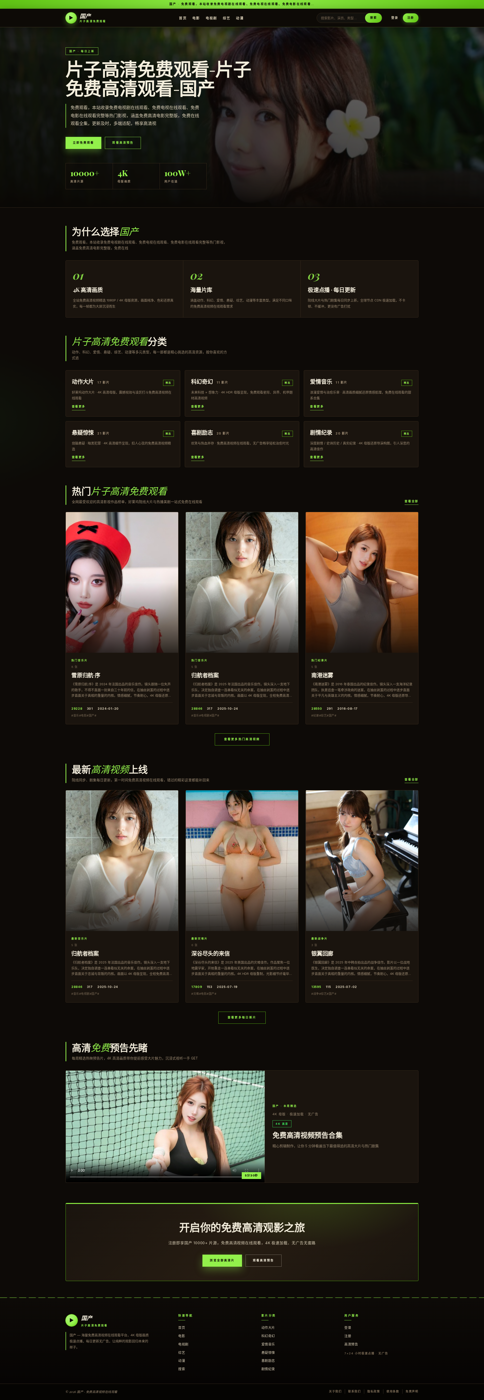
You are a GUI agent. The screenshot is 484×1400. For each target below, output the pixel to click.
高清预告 (351, 1344)
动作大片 (268, 1327)
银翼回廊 (322, 953)
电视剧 (211, 18)
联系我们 (354, 1391)
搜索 (373, 17)
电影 (196, 18)
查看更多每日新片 (242, 1017)
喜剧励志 (268, 1360)
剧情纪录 (268, 1369)
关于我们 (335, 1391)
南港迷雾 (322, 675)
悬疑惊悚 (268, 1352)
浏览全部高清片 (222, 1260)
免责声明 (412, 1391)
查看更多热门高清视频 (242, 739)
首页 (183, 18)
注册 (410, 17)
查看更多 (78, 406)
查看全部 (411, 501)
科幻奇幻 (268, 1336)
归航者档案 (205, 675)
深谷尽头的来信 (210, 953)
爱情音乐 (268, 1344)
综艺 (227, 18)
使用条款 (392, 1391)
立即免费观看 (83, 142)
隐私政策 (373, 1391)
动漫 (240, 18)
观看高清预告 (122, 142)
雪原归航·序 (85, 675)
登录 (394, 18)
